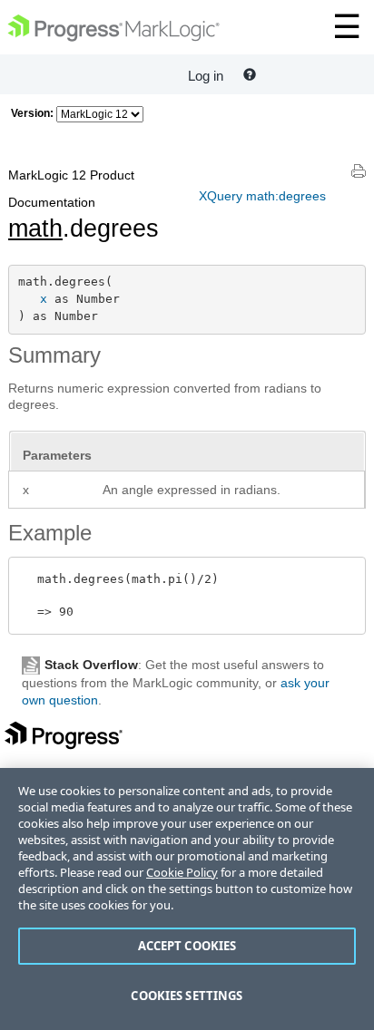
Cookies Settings (186, 995)
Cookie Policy (182, 872)
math (35, 228)
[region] (187, 899)
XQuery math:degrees (262, 196)
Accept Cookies (187, 946)
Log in (205, 75)
